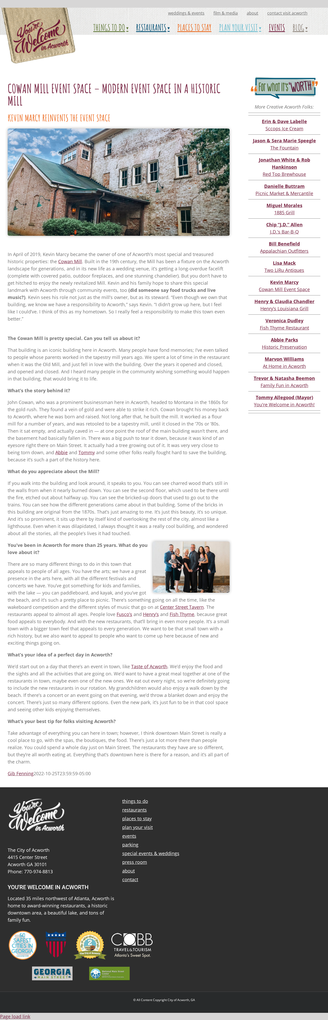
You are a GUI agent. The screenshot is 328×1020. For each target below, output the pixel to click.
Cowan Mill (70, 261)
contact (130, 879)
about (252, 13)
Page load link (15, 1016)
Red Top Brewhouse (284, 167)
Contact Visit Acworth (287, 13)
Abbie (61, 452)
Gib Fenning (21, 773)
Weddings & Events (186, 13)
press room (134, 862)
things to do (135, 801)
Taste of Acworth (149, 666)
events (129, 836)
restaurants (134, 810)
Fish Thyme (182, 614)
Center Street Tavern (182, 607)
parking (130, 845)
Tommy (86, 452)
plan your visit (137, 827)
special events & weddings (150, 853)
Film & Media (225, 13)
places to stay (137, 818)
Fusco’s (124, 614)
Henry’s (151, 614)
